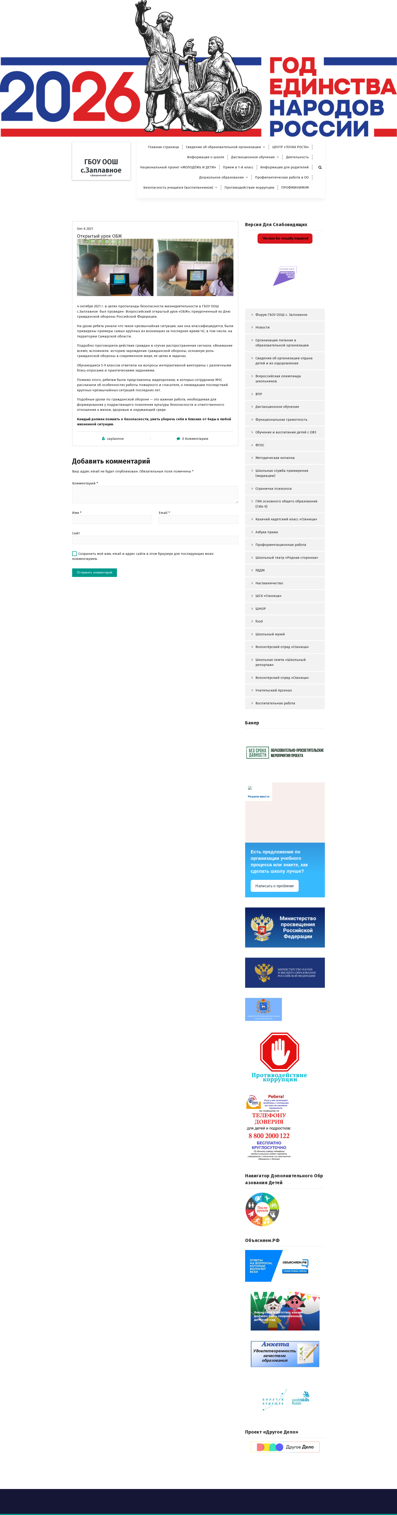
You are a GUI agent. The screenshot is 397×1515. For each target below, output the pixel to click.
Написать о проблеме (274, 886)
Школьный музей (270, 634)
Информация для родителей (284, 167)
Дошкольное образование (221, 177)
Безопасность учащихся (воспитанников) (178, 187)
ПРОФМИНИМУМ (295, 187)
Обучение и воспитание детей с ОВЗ (285, 432)
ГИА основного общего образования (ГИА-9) (286, 504)
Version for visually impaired (285, 238)
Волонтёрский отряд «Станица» (282, 647)
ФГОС (259, 445)
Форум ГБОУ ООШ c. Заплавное (281, 315)
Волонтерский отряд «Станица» (282, 678)
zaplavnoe (115, 439)
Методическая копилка (275, 458)
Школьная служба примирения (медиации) (281, 473)
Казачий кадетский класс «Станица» (286, 519)
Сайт (76, 533)
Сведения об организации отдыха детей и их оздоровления (284, 361)
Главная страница (163, 147)
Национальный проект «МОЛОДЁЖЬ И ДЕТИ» (178, 167)
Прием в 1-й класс (238, 167)
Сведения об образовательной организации (223, 147)
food (259, 621)
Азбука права (266, 532)
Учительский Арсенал (273, 690)
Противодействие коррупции (249, 187)
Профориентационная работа (280, 545)
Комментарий (85, 483)
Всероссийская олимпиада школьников (278, 378)
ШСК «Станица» (268, 596)
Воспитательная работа (275, 703)
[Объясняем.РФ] (285, 1266)
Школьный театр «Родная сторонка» (286, 558)
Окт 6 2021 (85, 229)
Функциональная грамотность (281, 420)
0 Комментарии (195, 439)
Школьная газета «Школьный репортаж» (280, 662)
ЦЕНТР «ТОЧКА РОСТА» (290, 147)
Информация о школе (205, 157)
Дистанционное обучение (253, 157)
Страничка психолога (273, 489)
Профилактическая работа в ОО (282, 177)
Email (164, 513)
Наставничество (269, 583)
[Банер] (285, 752)
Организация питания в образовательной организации (282, 343)
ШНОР (260, 609)
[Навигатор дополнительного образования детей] (285, 1209)
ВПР (258, 394)
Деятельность (297, 157)
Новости (262, 327)
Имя (77, 513)
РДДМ (260, 570)
